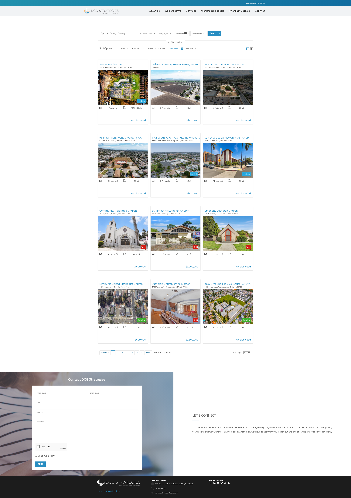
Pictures (161, 49)
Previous (105, 352)
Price (150, 49)
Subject (40, 412)
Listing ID (124, 49)
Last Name (94, 393)
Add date (174, 49)
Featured (189, 49)
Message (40, 422)
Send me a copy (46, 456)
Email (39, 403)
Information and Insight (108, 491)
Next (148, 352)
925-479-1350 (255, 3)
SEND (40, 464)
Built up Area (138, 49)
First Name (41, 393)
